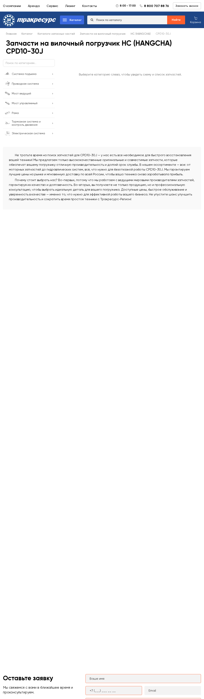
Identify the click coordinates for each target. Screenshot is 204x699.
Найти (176, 20)
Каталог (27, 33)
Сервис (52, 6)
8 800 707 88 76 (156, 6)
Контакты (89, 6)
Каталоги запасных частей (56, 33)
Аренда (34, 6)
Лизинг (70, 6)
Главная (11, 33)
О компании (12, 6)
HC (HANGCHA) (141, 33)
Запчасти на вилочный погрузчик (103, 33)
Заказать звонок (187, 5)
